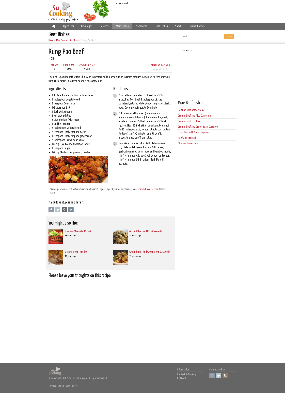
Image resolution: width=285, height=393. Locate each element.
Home (50, 40)
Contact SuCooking (186, 374)
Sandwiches (142, 26)
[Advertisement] (175, 12)
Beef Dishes (75, 40)
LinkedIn (71, 209)
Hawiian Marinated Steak (78, 231)
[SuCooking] (60, 9)
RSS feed (181, 378)
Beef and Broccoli (187, 137)
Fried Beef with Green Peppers (193, 132)
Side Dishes (162, 26)
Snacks (178, 26)
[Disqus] (110, 321)
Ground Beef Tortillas (76, 251)
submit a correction (148, 189)
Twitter (57, 209)
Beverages (86, 26)
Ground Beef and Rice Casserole (145, 231)
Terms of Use (54, 385)
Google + (64, 209)
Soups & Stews (197, 26)
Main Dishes (122, 26)
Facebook (51, 209)
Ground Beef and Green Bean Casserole (149, 251)
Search (229, 36)
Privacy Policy (70, 385)
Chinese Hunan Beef (188, 143)
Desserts (104, 26)
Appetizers (68, 26)
